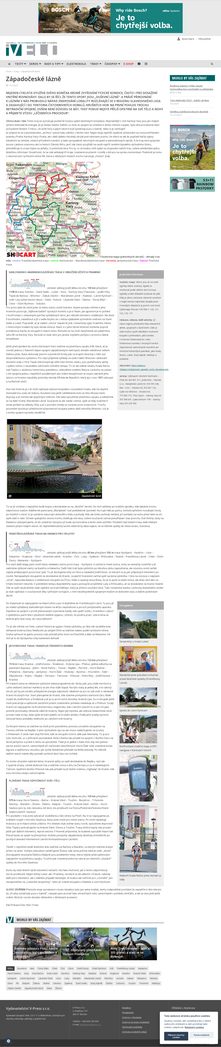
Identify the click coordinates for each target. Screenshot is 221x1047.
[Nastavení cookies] (9, 1041)
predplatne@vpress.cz (90, 1024)
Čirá (62, 968)
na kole (119, 978)
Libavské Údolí (45, 978)
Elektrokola (76, 64)
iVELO (31, 49)
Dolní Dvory (83, 968)
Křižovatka (154, 973)
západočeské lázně (34, 988)
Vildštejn (156, 983)
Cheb (54, 968)
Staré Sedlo (81, 983)
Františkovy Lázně (126, 968)
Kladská (92, 973)
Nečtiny (153, 978)
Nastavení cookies (194, 1027)
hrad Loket (52, 973)
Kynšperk (12, 978)
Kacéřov (65, 973)
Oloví (10, 983)
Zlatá (49, 988)
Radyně (25, 983)
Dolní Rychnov (99, 968)
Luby (66, 978)
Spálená (68, 983)
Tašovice (120, 983)
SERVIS (33, 64)
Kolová (103, 973)
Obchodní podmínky (132, 1026)
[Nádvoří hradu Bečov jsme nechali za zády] (138, 871)
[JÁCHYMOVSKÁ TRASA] (28, 660)
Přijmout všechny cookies (176, 1036)
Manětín (77, 978)
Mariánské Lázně (92, 978)
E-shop (128, 64)
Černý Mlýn (43, 968)
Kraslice (126, 973)
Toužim (132, 983)
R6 (17, 983)
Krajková (114, 973)
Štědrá (109, 983)
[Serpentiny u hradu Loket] (138, 637)
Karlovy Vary (79, 973)
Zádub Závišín (14, 988)
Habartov (142, 968)
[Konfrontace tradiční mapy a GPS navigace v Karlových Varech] (138, 742)
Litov (58, 978)
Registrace (188, 39)
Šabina (36, 983)
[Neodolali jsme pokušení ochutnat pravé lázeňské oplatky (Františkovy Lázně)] (138, 671)
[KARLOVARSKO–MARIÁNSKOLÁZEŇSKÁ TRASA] (28, 288)
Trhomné (143, 983)
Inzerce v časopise (131, 1017)
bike (32, 968)
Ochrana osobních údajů (134, 1031)
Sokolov (57, 983)
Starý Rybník (96, 983)
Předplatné (128, 1012)
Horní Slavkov (14, 973)
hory (26, 973)
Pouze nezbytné (201, 1035)
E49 (111, 968)
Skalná (46, 983)
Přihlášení (204, 39)
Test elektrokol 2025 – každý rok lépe (189, 100)
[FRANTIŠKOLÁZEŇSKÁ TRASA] (28, 552)
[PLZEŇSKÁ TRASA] (28, 796)
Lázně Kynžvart (27, 978)
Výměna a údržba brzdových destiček (189, 111)
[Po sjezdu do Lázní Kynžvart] (139, 706)
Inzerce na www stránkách (135, 1022)
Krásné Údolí (139, 973)
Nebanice (141, 978)
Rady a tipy (52, 64)
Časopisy (111, 64)
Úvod (8, 71)
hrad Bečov (37, 973)
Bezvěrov (22, 968)
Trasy (94, 64)
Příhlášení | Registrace (183, 1007)
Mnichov (108, 978)
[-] (138, 800)
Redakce (126, 1007)
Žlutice (58, 988)
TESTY (19, 64)
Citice (70, 968)
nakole (130, 978)
